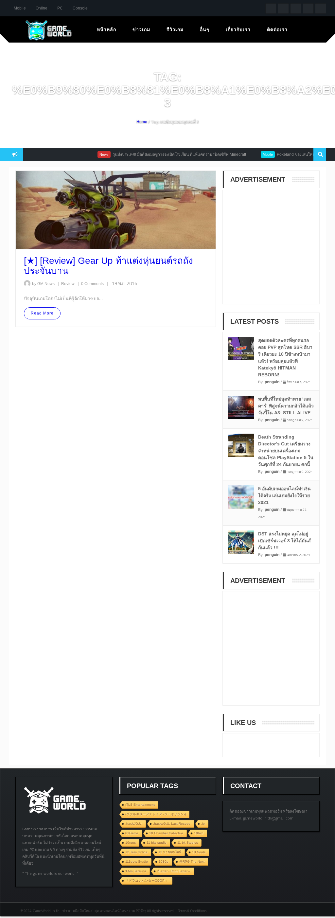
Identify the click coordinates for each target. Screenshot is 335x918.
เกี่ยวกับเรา (238, 29)
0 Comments (92, 283)
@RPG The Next (191, 861)
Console (80, 8)
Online (41, 8)
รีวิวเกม (175, 29)
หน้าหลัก (106, 29)
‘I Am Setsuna (135, 871)
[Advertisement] (278, 251)
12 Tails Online (136, 852)
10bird (198, 833)
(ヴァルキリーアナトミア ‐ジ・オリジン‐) (155, 814)
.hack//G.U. (133, 823)
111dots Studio (136, 861)
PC (60, 8)
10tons (130, 842)
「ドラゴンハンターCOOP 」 (147, 880)
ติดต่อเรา (277, 29)
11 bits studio (157, 842)
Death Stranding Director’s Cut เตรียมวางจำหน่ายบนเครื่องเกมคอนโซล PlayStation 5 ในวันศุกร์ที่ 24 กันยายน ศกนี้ (285, 450)
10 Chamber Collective (166, 833)
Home (141, 121)
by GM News (43, 283)
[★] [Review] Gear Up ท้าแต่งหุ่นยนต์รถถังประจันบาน (108, 266)
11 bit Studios (187, 842)
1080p (163, 861)
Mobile (20, 8)
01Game (131, 833)
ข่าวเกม (141, 29)
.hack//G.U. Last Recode (171, 823)
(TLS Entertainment (140, 804)
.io (203, 823)
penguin (272, 382)
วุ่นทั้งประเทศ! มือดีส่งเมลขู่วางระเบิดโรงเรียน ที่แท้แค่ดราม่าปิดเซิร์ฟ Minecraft (167, 154)
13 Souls (198, 852)
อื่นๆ (204, 29)
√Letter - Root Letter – (173, 871)
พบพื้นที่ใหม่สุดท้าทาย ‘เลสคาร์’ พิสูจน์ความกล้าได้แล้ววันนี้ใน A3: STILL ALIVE (286, 405)
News (92, 154)
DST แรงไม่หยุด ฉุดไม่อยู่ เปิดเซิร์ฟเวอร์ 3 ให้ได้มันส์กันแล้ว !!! (284, 540)
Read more (42, 313)
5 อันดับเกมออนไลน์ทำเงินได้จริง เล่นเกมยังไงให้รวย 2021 (284, 495)
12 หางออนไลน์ (169, 852)
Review (68, 283)
